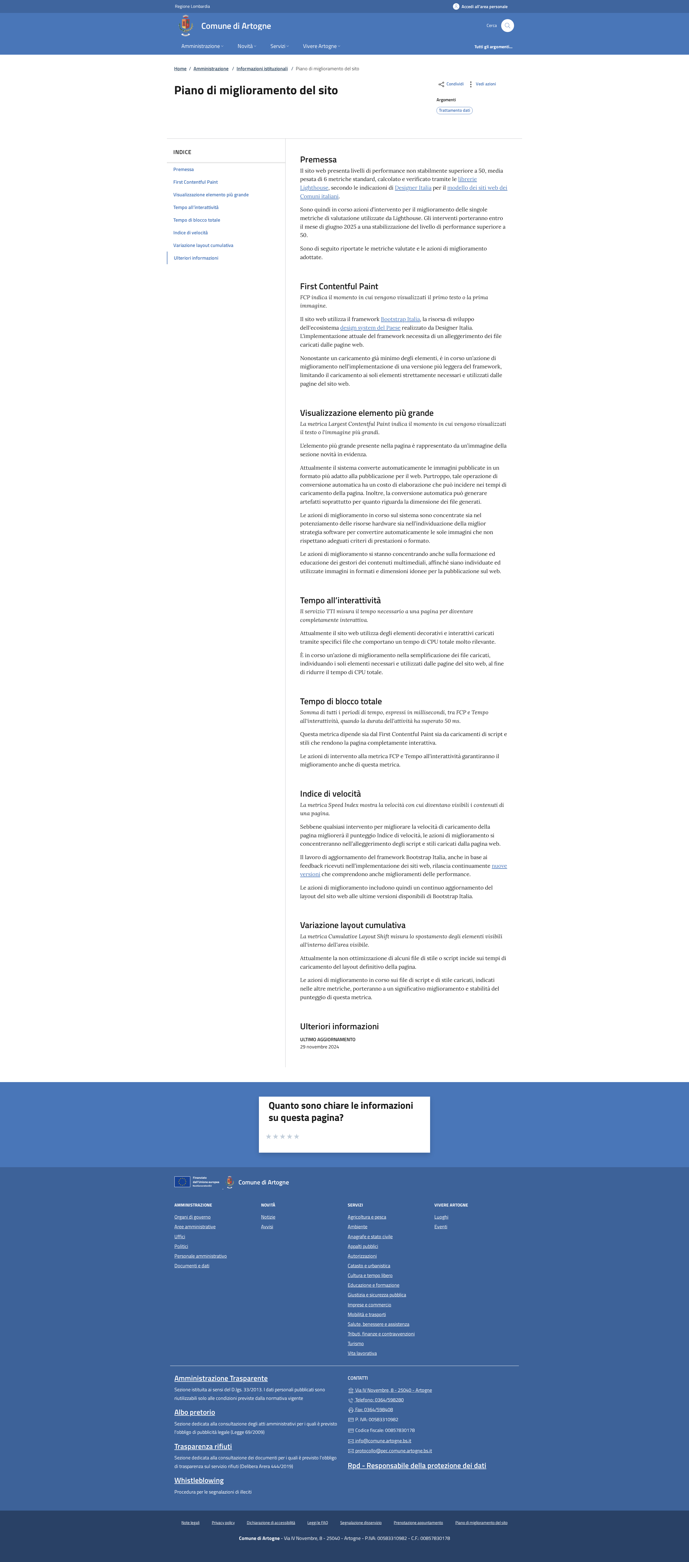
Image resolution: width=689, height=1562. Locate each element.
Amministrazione (211, 68)
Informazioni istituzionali (262, 68)
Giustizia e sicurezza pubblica (377, 1294)
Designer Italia (413, 187)
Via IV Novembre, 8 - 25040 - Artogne (417, 1389)
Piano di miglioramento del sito (481, 1522)
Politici (181, 1246)
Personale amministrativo (200, 1256)
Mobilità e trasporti (367, 1314)
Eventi (440, 1226)
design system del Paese (370, 327)
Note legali (190, 1522)
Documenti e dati (191, 1265)
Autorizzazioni (362, 1256)
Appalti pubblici (363, 1246)
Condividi (454, 84)
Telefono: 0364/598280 (379, 1399)
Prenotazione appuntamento (418, 1522)
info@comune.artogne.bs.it (382, 1440)
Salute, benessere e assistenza (378, 1324)
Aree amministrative (195, 1226)
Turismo (356, 1343)
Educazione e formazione (373, 1285)
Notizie (268, 1217)
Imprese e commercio (369, 1304)
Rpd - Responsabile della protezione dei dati (417, 1465)
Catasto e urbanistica (369, 1265)
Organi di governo (192, 1217)
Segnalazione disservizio (361, 1522)
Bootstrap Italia (400, 319)
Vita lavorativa (362, 1353)
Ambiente (357, 1226)
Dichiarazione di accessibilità (271, 1522)
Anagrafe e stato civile (370, 1236)
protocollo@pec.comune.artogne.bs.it (393, 1450)
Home (180, 68)
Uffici (179, 1236)
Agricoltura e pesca (367, 1217)
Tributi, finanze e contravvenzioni (381, 1333)
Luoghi (441, 1217)
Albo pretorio (194, 1412)
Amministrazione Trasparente (221, 1378)
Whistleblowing (199, 1480)
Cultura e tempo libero (370, 1275)
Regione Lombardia (192, 6)
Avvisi (267, 1226)
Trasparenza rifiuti (203, 1446)
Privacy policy (223, 1522)
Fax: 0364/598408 (373, 1409)
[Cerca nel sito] (507, 25)
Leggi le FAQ (317, 1522)
